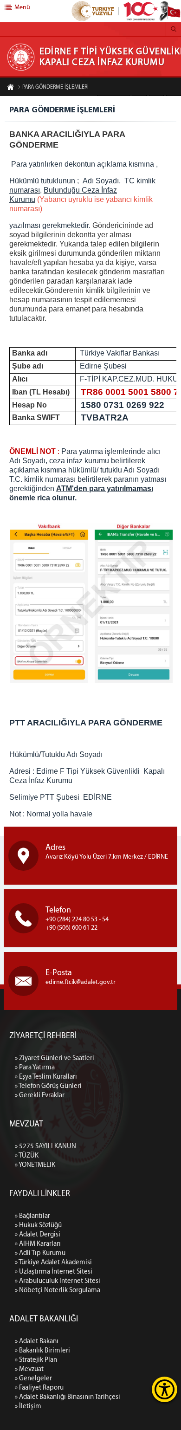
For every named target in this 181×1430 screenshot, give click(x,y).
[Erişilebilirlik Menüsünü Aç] (164, 1389)
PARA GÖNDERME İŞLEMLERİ (55, 87)
